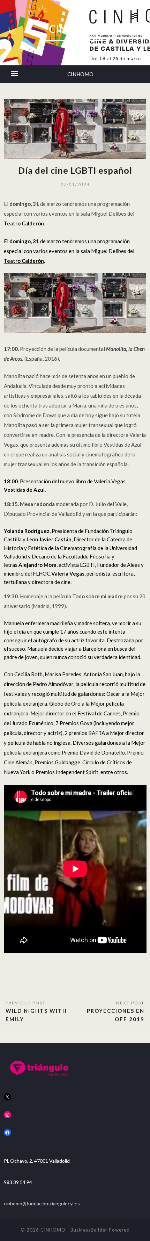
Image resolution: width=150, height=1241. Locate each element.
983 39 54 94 (18, 1182)
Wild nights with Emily (36, 1015)
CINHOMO (80, 74)
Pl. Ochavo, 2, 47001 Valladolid (37, 1161)
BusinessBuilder (88, 1230)
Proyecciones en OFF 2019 (115, 1015)
